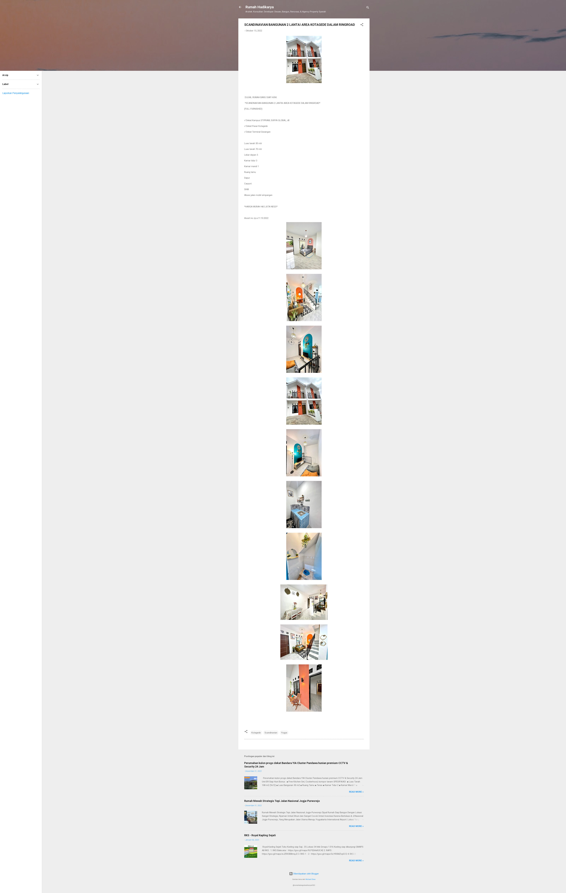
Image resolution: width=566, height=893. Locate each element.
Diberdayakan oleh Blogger (306, 873)
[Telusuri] (368, 8)
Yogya (284, 732)
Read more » (356, 792)
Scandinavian (271, 732)
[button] (362, 25)
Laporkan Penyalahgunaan (15, 93)
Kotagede (256, 732)
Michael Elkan (311, 879)
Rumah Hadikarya (259, 7)
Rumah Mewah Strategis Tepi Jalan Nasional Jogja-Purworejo (282, 800)
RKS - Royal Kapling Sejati (260, 835)
